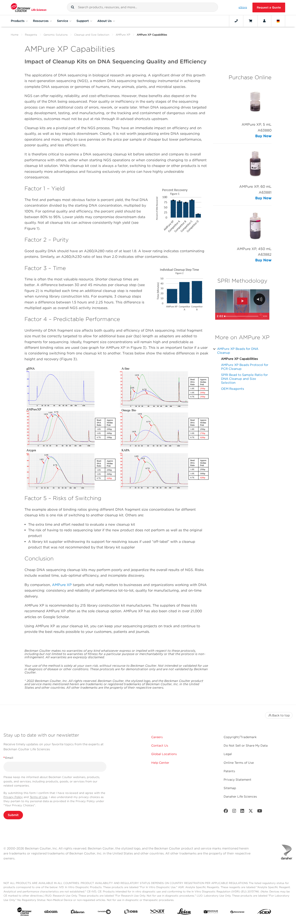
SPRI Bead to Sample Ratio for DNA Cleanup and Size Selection (244, 378)
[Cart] (250, 20)
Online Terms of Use (239, 762)
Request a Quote (269, 7)
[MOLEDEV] (210, 912)
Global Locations (164, 754)
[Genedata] (104, 912)
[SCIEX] (264, 913)
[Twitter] (251, 812)
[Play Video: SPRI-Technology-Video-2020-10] (242, 301)
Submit (13, 815)
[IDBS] (131, 912)
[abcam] (51, 912)
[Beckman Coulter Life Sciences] (28, 7)
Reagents (31, 34)
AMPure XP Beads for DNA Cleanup (237, 350)
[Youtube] (259, 812)
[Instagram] (234, 812)
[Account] (264, 20)
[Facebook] (226, 812)
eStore (243, 7)
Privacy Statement (237, 779)
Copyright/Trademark (240, 737)
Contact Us (159, 745)
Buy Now (263, 136)
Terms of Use (38, 797)
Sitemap (230, 788)
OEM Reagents (232, 388)
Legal (228, 754)
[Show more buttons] (265, 316)
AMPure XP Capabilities (239, 358)
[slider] (242, 316)
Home (14, 34)
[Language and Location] (278, 20)
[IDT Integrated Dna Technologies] (157, 912)
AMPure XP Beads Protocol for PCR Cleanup (244, 366)
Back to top (281, 715)
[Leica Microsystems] (184, 912)
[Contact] (236, 20)
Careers (157, 737)
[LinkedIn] (242, 812)
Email (8, 757)
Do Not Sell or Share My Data (246, 745)
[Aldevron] (77, 912)
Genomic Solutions (56, 34)
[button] (72, 7)
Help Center (160, 762)
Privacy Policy (13, 797)
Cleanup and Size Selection (91, 34)
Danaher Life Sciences (240, 796)
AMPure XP (123, 34)
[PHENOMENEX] (237, 912)
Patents (229, 771)
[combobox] (142, 7)
